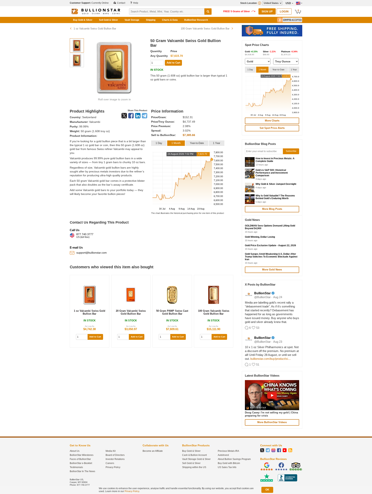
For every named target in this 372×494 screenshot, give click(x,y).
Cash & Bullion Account (194, 455)
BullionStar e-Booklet (81, 463)
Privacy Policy (113, 467)
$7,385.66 (189, 135)
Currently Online (89, 3)
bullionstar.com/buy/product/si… (270, 358)
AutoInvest (223, 455)
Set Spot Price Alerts (272, 128)
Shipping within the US (194, 467)
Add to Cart (95, 337)
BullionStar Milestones (81, 455)
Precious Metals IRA (228, 451)
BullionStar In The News (82, 471)
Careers (110, 463)
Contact (120, 3)
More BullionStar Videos (272, 422)
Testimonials (76, 467)
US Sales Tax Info (227, 467)
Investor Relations (115, 459)
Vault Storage (132, 20)
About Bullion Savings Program (234, 459)
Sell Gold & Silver (108, 20)
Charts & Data (170, 20)
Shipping (150, 20)
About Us (74, 451)
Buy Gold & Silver (82, 20)
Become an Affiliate (153, 451)
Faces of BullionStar (80, 459)
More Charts (272, 120)
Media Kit (110, 451)
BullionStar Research (196, 20)
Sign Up (267, 11)
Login (284, 11)
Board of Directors (115, 455)
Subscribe (291, 151)
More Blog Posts (272, 208)
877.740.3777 (84, 235)
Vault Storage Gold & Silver (196, 459)
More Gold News (272, 269)
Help (135, 3)
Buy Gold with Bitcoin (229, 463)
